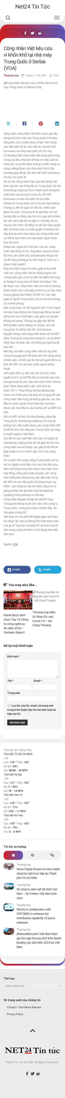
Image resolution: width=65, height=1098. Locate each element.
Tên (10, 680)
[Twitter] (32, 33)
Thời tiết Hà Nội (13, 774)
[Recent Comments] (51, 855)
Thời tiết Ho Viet (13, 815)
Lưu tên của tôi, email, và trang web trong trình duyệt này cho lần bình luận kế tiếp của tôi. (31, 709)
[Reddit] (40, 33)
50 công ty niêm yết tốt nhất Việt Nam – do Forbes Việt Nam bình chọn (37, 894)
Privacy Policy (15, 1014)
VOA (55, 75)
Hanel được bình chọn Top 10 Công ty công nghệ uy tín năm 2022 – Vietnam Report (16, 623)
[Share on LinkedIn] (57, 124)
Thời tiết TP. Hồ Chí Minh (18, 754)
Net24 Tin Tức (32, 6)
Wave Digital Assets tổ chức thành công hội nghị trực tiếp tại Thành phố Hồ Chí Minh (38, 873)
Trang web (13, 692)
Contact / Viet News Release (24, 1007)
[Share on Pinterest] (40, 124)
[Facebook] (25, 33)
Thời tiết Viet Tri (13, 795)
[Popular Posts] (13, 855)
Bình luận (13, 656)
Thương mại (11, 75)
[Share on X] (8, 124)
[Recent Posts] (32, 855)
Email (38, 680)
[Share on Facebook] (24, 124)
